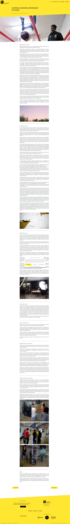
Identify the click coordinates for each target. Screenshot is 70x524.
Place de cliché (15, 13)
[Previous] (21, 113)
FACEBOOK (30, 510)
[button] (44, 257)
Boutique (62, 1)
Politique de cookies (31, 266)
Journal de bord (16, 487)
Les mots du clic (56, 1)
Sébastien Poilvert (62, 523)
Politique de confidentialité (4, 523)
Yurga (68, 523)
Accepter (28, 264)
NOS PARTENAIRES (23, 516)
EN (50, 1)
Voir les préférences (41, 264)
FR (51, 1)
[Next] (47, 113)
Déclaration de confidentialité (37, 266)
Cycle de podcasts (53, 487)
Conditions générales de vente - (15, 523)
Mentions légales (9, 523)
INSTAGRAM (35, 510)
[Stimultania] (5, 3)
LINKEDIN (40, 510)
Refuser (35, 264)
